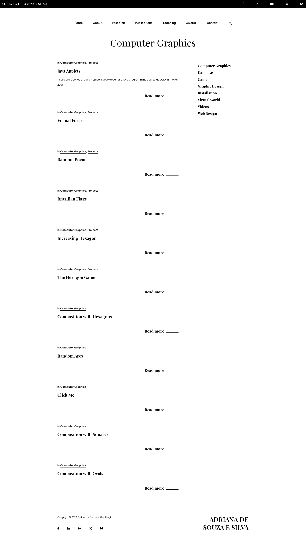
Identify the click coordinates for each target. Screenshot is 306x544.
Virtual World (209, 99)
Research (118, 23)
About (97, 23)
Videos (203, 106)
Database (205, 72)
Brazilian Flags (72, 199)
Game (202, 79)
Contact (213, 23)
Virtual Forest (70, 120)
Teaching (169, 23)
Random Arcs (70, 356)
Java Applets (68, 71)
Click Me (65, 395)
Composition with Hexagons (84, 316)
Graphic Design (211, 86)
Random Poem (71, 159)
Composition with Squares (82, 434)
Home (78, 23)
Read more (154, 96)
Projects (93, 63)
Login (109, 517)
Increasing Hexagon (77, 238)
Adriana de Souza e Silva (24, 4)
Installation (207, 93)
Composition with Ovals (80, 473)
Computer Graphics (73, 63)
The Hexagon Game (76, 277)
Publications (143, 23)
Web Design (207, 113)
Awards (191, 23)
